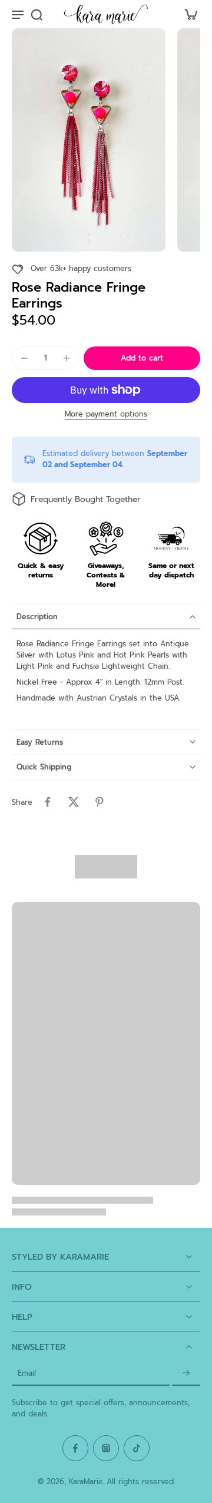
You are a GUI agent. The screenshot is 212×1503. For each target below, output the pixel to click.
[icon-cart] (187, 14)
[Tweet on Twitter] (74, 802)
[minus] (24, 358)
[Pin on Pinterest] (99, 802)
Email (27, 1374)
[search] (36, 14)
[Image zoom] (88, 140)
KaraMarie (86, 1481)
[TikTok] (137, 1448)
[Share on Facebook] (48, 802)
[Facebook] (75, 1448)
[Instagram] (106, 1448)
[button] (142, 358)
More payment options (106, 415)
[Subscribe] (186, 1374)
